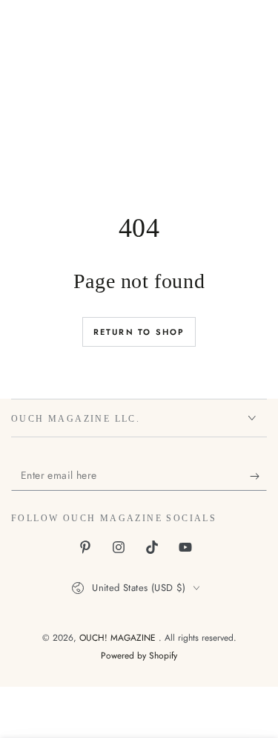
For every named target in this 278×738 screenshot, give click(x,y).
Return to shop (139, 332)
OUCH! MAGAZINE (119, 637)
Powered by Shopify (139, 656)
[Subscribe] (258, 476)
